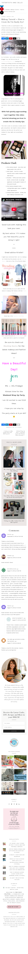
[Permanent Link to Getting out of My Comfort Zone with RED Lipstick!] (14, 518)
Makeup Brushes (19, 335)
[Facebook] (9, 804)
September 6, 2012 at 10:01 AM (15, 536)
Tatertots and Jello (12, 2)
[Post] (14, 38)
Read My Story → (14, 906)
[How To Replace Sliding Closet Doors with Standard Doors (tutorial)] (20, 788)
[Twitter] (12, 804)
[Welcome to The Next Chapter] (14, 888)
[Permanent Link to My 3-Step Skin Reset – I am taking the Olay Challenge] (14, 467)
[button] (26, 3)
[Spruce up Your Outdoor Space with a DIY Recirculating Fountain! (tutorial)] (20, 775)
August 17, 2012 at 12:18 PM (14, 570)
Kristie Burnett (17, 618)
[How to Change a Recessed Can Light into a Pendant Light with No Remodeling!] (7, 788)
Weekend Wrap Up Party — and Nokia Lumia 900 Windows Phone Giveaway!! (20, 433)
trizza (9, 555)
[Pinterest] (14, 804)
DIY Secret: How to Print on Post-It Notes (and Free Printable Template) (17, 845)
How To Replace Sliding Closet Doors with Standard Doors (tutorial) (17, 874)
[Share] (3, 38)
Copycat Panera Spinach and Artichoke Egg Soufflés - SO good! (17, 851)
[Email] (18, 38)
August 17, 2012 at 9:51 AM (19, 620)
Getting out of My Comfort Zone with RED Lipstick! (8, 432)
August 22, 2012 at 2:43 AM (14, 557)
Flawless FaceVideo (18, 316)
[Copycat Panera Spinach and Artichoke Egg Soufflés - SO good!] (20, 761)
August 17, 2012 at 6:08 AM (14, 643)
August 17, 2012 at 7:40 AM (14, 607)
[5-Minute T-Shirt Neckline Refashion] (7, 775)
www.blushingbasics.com (8, 61)
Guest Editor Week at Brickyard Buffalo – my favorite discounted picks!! (14, 496)
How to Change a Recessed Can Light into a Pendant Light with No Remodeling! (17, 868)
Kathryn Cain (11, 568)
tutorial (7, 9)
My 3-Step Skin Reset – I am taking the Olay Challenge (14, 470)
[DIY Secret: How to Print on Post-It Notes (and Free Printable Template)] (7, 761)
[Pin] (10, 38)
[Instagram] (17, 804)
